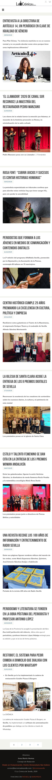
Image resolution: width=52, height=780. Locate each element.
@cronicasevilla (39, 768)
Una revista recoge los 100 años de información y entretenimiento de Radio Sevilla (25, 540)
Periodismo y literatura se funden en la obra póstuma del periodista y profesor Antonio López (26, 614)
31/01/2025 (8, 669)
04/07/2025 (8, 468)
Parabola (26, 777)
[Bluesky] (49, 1)
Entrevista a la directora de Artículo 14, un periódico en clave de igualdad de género (26, 26)
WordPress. (36, 777)
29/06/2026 (8, 35)
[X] (45, 1)
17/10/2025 (8, 391)
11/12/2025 (8, 252)
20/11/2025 (8, 317)
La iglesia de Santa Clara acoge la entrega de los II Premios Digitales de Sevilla (25, 381)
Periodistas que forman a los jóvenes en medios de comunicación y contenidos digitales (26, 242)
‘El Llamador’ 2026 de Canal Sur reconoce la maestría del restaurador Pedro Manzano (23, 101)
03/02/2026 (8, 182)
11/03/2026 (8, 111)
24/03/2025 (8, 623)
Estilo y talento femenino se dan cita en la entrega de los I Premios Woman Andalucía (25, 459)
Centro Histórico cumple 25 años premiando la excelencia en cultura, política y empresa (26, 308)
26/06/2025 (8, 549)
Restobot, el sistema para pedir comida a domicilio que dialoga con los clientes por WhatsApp (25, 660)
